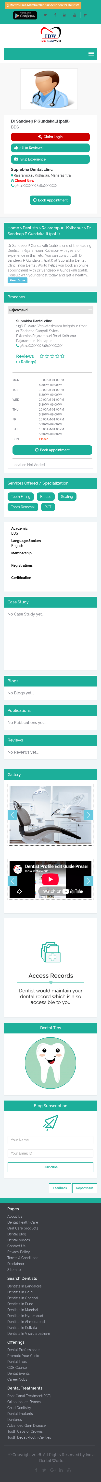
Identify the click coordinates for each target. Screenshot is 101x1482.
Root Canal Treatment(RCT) (29, 1396)
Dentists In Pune (20, 1304)
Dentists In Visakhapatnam (28, 1334)
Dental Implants (20, 1414)
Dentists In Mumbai (22, 1310)
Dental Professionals (23, 1350)
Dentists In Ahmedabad (26, 1322)
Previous (12, 815)
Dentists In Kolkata (22, 1328)
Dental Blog (16, 1234)
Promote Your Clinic (23, 1356)
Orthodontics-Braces (24, 1402)
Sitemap (14, 1270)
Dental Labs (17, 1362)
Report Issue (84, 1188)
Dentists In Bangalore (24, 1286)
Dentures (14, 1420)
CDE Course (17, 1368)
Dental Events (18, 1373)
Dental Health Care (22, 1222)
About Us (14, 1216)
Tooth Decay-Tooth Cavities (29, 1437)
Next (88, 815)
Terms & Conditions (22, 1258)
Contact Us (16, 1246)
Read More (17, 280)
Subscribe (51, 1167)
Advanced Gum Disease (26, 1426)
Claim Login (52, 137)
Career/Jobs (17, 1379)
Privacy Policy (18, 1252)
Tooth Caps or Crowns (25, 1431)
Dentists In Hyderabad (25, 1316)
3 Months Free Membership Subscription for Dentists (43, 5)
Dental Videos (18, 1240)
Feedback (60, 1188)
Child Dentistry (19, 1408)
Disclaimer (15, 1264)
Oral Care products (22, 1228)
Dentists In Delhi (20, 1292)
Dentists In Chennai (22, 1298)
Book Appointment (52, 200)
